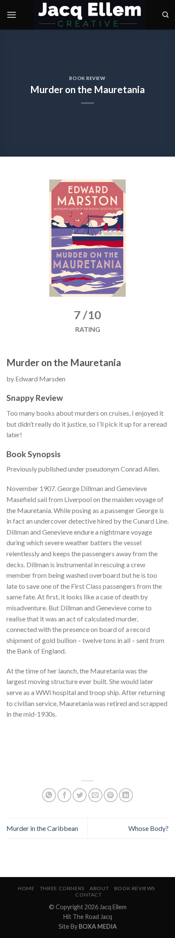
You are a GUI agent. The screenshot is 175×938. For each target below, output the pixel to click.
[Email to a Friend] (95, 795)
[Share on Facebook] (64, 795)
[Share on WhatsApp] (49, 795)
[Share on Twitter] (80, 795)
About (99, 888)
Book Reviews (134, 888)
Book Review (87, 78)
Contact (88, 894)
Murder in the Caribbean (42, 828)
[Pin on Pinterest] (111, 795)
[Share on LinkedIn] (126, 795)
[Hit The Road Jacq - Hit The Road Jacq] (89, 15)
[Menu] (11, 14)
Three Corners (62, 888)
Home (26, 888)
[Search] (165, 15)
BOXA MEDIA (98, 926)
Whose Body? (148, 828)
